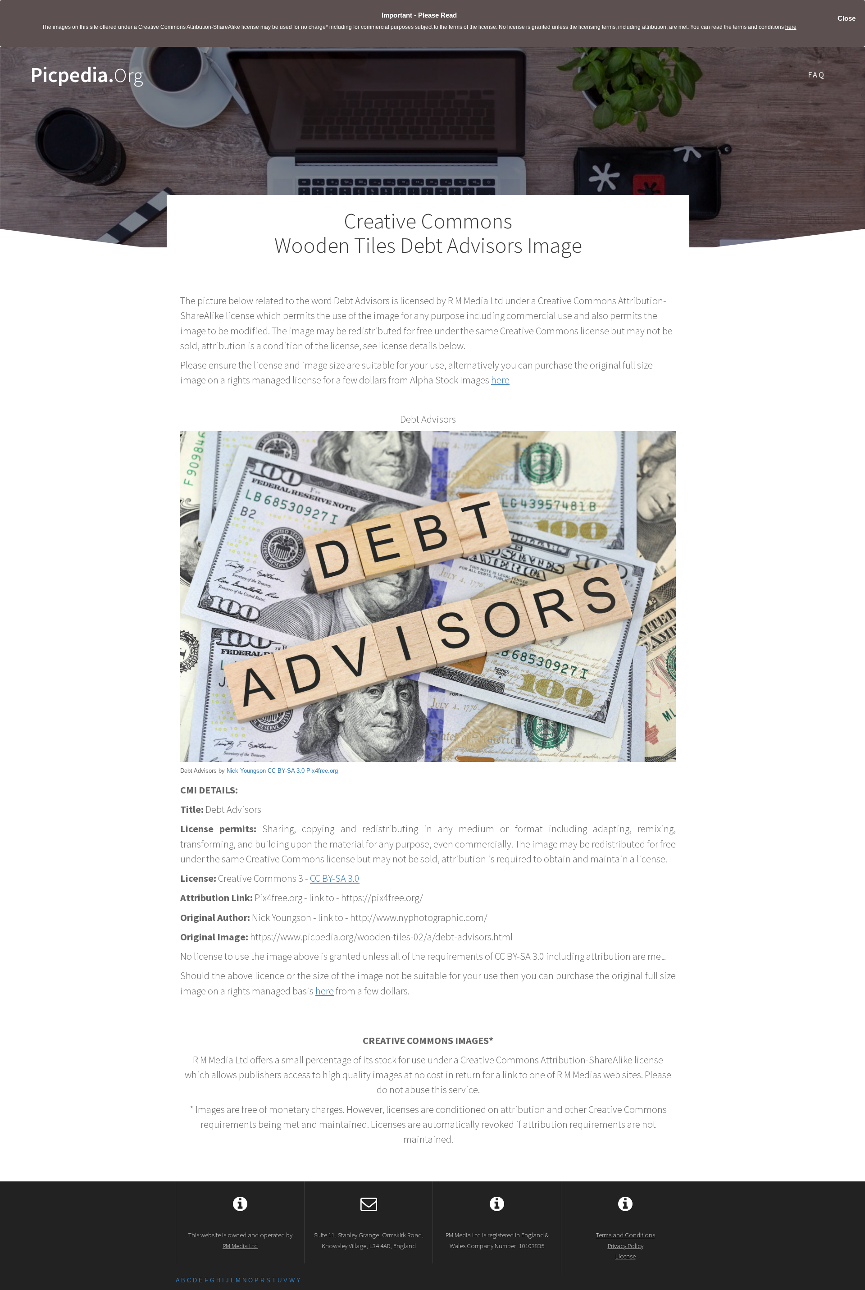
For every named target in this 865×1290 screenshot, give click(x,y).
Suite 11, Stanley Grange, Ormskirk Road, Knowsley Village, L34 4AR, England (368, 1240)
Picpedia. (86, 75)
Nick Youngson (246, 770)
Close (847, 18)
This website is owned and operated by (240, 1240)
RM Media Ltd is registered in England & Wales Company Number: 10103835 (497, 1240)
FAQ (816, 74)
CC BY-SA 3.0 (286, 770)
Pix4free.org (322, 770)
